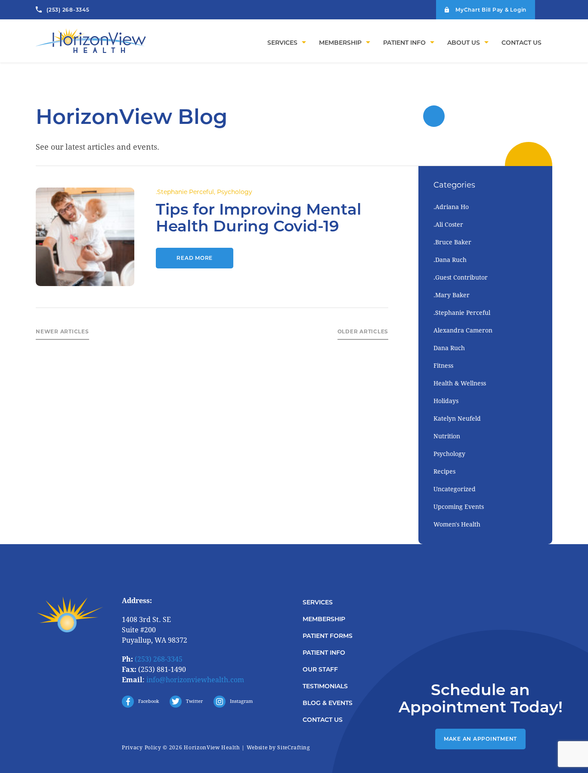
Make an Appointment (480, 739)
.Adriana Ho (451, 206)
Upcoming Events (458, 506)
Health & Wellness (459, 383)
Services (318, 602)
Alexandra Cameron (462, 330)
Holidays (445, 400)
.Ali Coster (448, 224)
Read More (194, 258)
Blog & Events (328, 703)
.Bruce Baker (452, 242)
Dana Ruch (449, 348)
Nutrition (446, 436)
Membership (324, 619)
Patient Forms (328, 636)
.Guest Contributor (460, 277)
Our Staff (320, 669)
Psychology (234, 192)
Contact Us (323, 720)
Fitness (443, 365)
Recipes (444, 471)
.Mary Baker (451, 295)
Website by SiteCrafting (278, 748)
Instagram (241, 701)
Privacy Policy (141, 748)
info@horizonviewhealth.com (195, 680)
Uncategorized (454, 489)
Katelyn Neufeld (457, 418)
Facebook (148, 701)
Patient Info (324, 652)
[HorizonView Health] (92, 42)
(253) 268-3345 (68, 9)
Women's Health (456, 524)
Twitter (194, 701)
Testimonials (325, 686)
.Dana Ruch (450, 259)
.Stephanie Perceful (185, 192)
